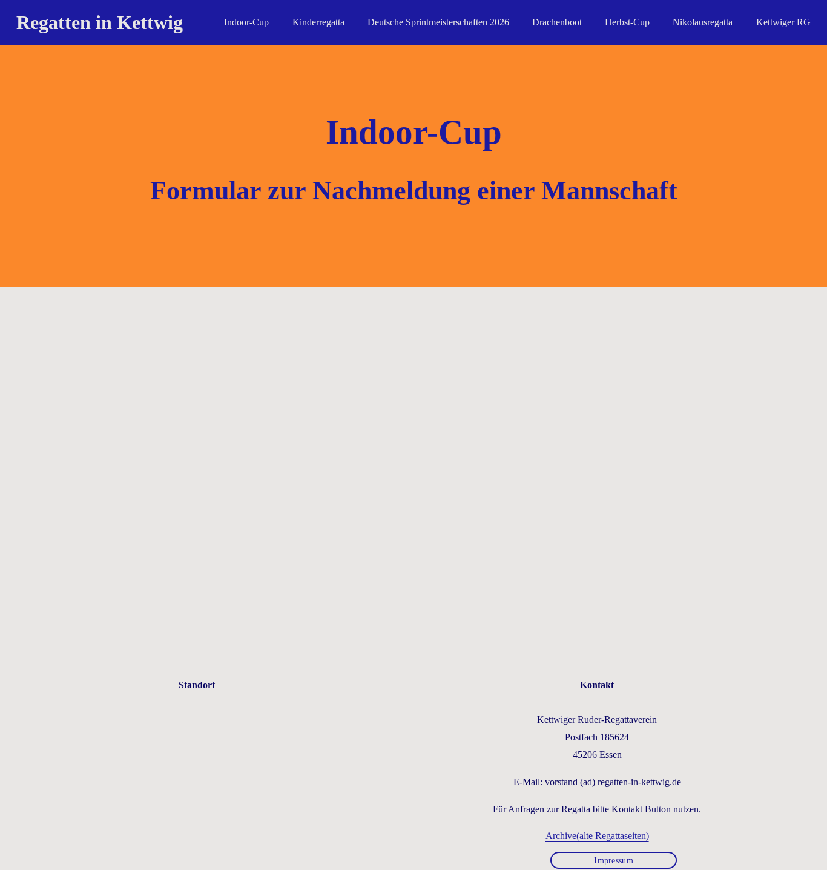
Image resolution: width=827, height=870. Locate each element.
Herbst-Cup (627, 22)
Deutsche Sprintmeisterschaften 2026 (438, 22)
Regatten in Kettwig (99, 22)
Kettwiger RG (783, 22)
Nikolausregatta (703, 22)
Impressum (613, 860)
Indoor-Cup (246, 22)
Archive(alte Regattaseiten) (597, 836)
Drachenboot (557, 22)
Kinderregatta (318, 22)
